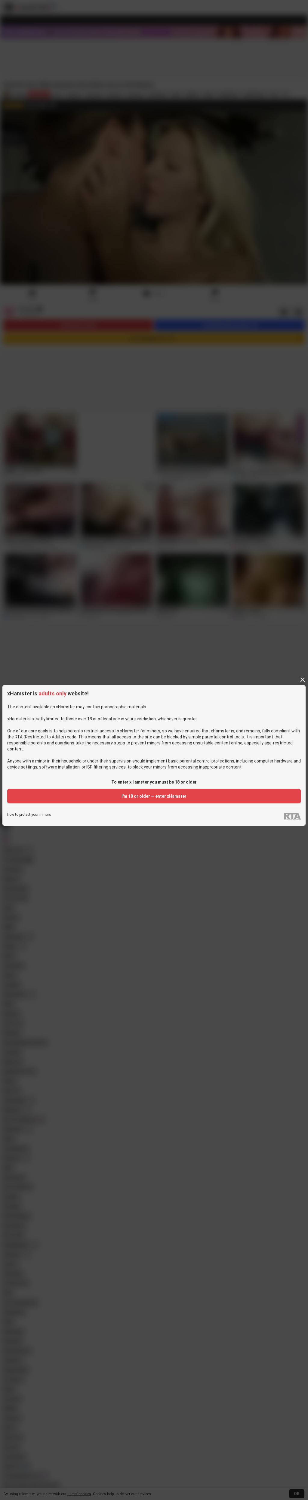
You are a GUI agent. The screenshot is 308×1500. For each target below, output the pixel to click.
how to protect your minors (29, 815)
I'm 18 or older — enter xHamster (154, 796)
